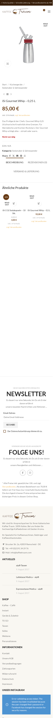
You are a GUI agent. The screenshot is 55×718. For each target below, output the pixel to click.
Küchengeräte (16, 84)
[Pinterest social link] (21, 156)
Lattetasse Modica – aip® (27, 577)
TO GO (5, 620)
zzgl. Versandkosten (22, 115)
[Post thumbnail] (8, 567)
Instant (5, 610)
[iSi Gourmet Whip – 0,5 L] (39, 200)
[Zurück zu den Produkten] (7, 94)
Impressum (7, 684)
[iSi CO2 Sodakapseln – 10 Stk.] (14, 200)
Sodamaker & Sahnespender (14, 87)
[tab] (14, 162)
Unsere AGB (7, 658)
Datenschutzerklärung (20, 431)
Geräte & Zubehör (10, 615)
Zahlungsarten (8, 668)
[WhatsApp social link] (25, 156)
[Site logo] (17, 11)
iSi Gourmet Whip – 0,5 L (39, 210)
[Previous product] (4, 94)
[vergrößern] (7, 63)
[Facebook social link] (10, 156)
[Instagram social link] (30, 473)
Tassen (5, 626)
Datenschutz (8, 679)
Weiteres (6, 636)
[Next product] (11, 94)
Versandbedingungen (11, 663)
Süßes (5, 631)
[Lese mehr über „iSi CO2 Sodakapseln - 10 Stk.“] (14, 203)
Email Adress (9, 413)
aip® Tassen (21, 565)
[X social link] (13, 156)
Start (4, 84)
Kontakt (6, 653)
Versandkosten (9, 486)
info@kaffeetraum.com (21, 552)
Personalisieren (9, 641)
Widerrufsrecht (9, 673)
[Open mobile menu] (49, 11)
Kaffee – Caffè (8, 605)
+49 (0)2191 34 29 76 (18, 548)
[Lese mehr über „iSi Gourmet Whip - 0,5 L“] (39, 203)
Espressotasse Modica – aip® (29, 589)
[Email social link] (17, 156)
